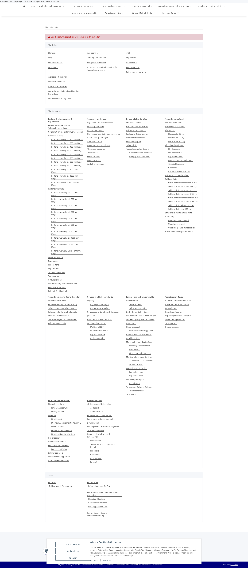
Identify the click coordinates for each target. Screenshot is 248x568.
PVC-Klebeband (175, 152)
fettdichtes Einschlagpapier (141, 330)
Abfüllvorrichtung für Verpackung (62, 304)
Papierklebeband (175, 156)
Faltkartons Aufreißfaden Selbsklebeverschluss (59, 126)
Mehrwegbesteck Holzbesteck (139, 342)
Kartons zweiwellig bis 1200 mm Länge (65, 245)
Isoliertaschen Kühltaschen (177, 304)
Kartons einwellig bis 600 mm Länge (67, 154)
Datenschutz (107, 560)
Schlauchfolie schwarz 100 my (181, 205)
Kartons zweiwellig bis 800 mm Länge (64, 232)
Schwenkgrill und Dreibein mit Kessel (103, 445)
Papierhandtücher (59, 449)
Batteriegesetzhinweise (136, 72)
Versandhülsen (93, 156)
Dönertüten (131, 323)
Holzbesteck (134, 349)
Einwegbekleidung (56, 404)
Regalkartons (53, 268)
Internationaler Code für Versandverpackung (97, 514)
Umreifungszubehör (177, 224)
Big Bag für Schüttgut (99, 304)
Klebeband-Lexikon (56, 81)
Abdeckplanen (96, 411)
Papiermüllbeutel (97, 334)
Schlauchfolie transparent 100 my (182, 194)
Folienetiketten (57, 426)
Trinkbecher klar (136, 390)
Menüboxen (134, 383)
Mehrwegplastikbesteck (139, 345)
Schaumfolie (131, 145)
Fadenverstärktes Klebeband (180, 160)
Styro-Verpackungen (135, 379)
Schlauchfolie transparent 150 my (182, 197)
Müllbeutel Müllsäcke (96, 323)
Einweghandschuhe (59, 408)
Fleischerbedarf (133, 327)
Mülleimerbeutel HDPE (100, 330)
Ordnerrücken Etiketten (61, 430)
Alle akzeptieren (73, 544)
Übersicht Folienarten (57, 86)
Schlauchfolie (171, 179)
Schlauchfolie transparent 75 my (182, 190)
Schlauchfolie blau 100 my (179, 209)
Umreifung (170, 216)
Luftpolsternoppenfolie (136, 130)
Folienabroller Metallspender (138, 334)
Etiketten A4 (56, 419)
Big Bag (90, 300)
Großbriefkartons (94, 141)
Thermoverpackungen (96, 149)
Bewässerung (93, 423)
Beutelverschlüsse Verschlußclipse (141, 315)
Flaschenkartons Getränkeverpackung (103, 134)
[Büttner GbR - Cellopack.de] (24, 6)
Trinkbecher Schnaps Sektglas (139, 387)
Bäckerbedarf (132, 300)
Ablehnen (73, 558)
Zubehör (94, 462)
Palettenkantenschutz (135, 137)
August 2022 (92, 482)
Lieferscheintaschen (57, 441)
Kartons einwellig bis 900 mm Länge (67, 165)
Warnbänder (173, 167)
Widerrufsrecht (132, 67)
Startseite (52, 53)
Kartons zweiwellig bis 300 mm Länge (64, 200)
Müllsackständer (97, 338)
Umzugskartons (55, 280)
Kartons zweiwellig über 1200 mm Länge (66, 252)
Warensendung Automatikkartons (62, 283)
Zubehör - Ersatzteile (57, 323)
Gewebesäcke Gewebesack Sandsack (103, 312)
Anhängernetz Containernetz (99, 415)
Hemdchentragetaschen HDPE (178, 300)
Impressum (94, 560)
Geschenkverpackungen (97, 137)
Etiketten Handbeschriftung (63, 434)
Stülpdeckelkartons (56, 272)
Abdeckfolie (95, 408)
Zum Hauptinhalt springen (12, 1)
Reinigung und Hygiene (58, 445)
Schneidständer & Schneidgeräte (62, 308)
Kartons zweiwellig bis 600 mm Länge (64, 219)
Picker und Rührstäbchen (140, 353)
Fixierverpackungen (95, 130)
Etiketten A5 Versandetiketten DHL (66, 423)
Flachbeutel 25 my (176, 134)
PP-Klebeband (174, 149)
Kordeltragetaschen (173, 312)
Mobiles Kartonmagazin (58, 315)
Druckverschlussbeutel (175, 126)
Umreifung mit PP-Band (178, 220)
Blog (50, 57)
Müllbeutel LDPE (97, 327)
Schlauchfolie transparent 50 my (182, 186)
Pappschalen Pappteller (136, 368)
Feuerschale (95, 440)
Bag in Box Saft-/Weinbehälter (100, 122)
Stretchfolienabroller (57, 300)
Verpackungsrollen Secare (137, 149)
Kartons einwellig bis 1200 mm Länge (64, 177)
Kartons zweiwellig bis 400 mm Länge (64, 206)
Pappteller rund (136, 372)
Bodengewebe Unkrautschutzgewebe (103, 426)
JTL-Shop (234, 565)
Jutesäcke (91, 315)
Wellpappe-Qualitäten (57, 77)
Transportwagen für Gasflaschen (62, 319)
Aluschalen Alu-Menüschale (141, 360)
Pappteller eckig (136, 375)
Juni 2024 (52, 482)
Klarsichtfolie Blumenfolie (140, 152)
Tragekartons (93, 152)
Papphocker (53, 261)
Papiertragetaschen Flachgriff (178, 315)
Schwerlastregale (55, 453)
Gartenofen (95, 454)
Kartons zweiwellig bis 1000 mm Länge (65, 239)
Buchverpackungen (95, 126)
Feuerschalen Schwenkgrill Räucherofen (98, 435)
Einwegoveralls (57, 411)
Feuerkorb (94, 451)
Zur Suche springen (32, 1)
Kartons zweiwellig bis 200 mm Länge (64, 193)
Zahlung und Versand (96, 57)
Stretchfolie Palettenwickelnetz (178, 213)
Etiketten (52, 415)
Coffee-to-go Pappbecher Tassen (140, 319)
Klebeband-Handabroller (179, 171)
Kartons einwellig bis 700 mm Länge (67, 158)
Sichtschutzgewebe (95, 430)
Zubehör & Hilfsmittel (57, 291)
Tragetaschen (171, 323)
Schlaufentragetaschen (175, 319)
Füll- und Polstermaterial (137, 126)
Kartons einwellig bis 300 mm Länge (67, 143)
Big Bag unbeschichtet (100, 308)
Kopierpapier (54, 438)
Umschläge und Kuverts (58, 460)
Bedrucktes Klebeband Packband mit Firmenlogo (64, 92)
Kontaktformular (55, 62)
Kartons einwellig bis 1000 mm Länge (64, 170)
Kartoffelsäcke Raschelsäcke (99, 319)
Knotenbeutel (171, 308)
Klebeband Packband (174, 145)
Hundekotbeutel (172, 327)
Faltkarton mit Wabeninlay (60, 486)
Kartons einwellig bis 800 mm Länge (67, 162)
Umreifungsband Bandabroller (181, 228)
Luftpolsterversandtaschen (176, 175)
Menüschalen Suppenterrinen (139, 357)
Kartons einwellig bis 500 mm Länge (67, 150)
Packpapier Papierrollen (139, 156)
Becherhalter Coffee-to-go (137, 312)
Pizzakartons (53, 265)
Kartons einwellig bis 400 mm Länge (67, 147)
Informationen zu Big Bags (59, 98)
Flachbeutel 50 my (176, 137)
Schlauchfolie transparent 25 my (182, 182)
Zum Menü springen (50, 1)
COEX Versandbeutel (174, 122)
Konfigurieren (73, 551)
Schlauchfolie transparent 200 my (182, 201)
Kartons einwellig (55, 135)
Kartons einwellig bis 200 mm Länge (67, 139)
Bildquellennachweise (96, 62)
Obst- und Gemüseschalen (98, 145)
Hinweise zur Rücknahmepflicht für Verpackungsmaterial (102, 68)
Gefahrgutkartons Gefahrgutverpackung (65, 132)
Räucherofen (95, 458)
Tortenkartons (54, 276)
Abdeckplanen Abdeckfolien (99, 404)
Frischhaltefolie (133, 338)
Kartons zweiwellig (56, 189)
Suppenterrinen (136, 364)
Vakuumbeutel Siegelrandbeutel (179, 231)
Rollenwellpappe (133, 141)
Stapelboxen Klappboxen (59, 456)
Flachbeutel (170, 130)
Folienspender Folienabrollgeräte (62, 312)
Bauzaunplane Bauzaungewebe (101, 419)
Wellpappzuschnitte (56, 287)
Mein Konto (53, 67)
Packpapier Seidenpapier (137, 134)
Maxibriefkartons (55, 257)
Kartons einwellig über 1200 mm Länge (65, 183)
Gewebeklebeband (176, 164)
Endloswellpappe (133, 122)
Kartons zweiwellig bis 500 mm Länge (64, 213)
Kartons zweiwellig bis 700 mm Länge (64, 226)
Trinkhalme (131, 394)
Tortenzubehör (135, 304)
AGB (128, 53)
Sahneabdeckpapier (138, 308)
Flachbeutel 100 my (176, 141)
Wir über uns (93, 53)
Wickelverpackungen (96, 164)
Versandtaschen (94, 160)
